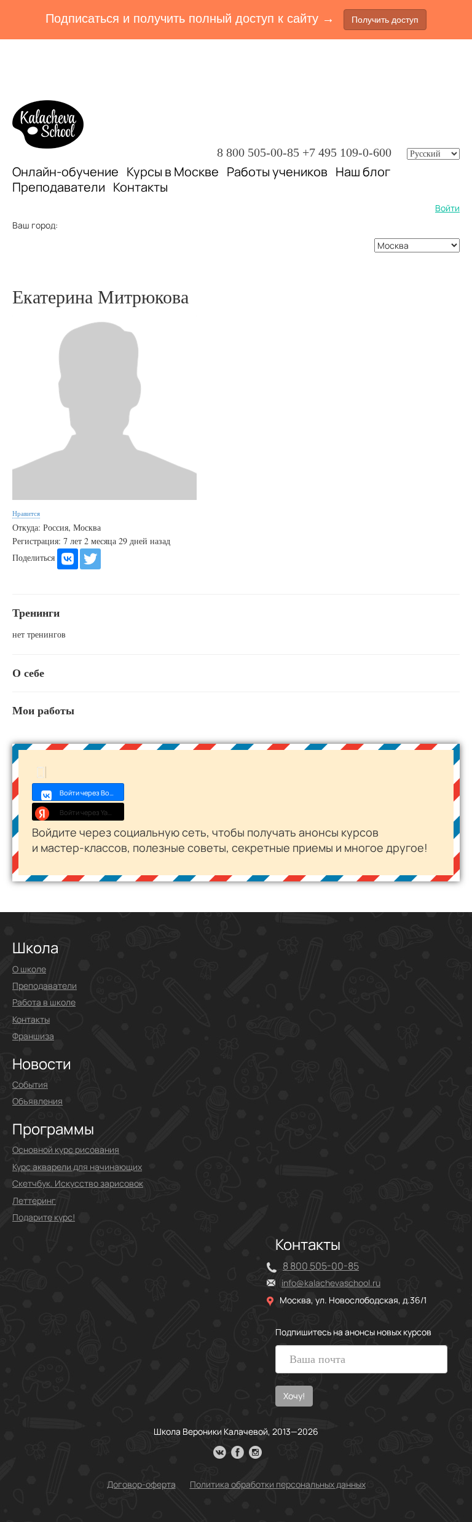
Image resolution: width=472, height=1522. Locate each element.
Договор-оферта (141, 1484)
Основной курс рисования (65, 1149)
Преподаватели (58, 187)
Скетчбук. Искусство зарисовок (77, 1183)
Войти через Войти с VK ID (92, 792)
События (30, 1084)
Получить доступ (385, 20)
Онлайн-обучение (65, 171)
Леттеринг (34, 1200)
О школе (29, 969)
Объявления (37, 1101)
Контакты (140, 187)
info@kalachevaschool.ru (330, 1283)
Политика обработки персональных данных (278, 1484)
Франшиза (33, 1036)
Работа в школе (44, 1002)
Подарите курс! (43, 1217)
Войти (447, 208)
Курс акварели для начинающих (77, 1167)
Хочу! (294, 1396)
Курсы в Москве (173, 172)
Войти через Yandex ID (92, 812)
